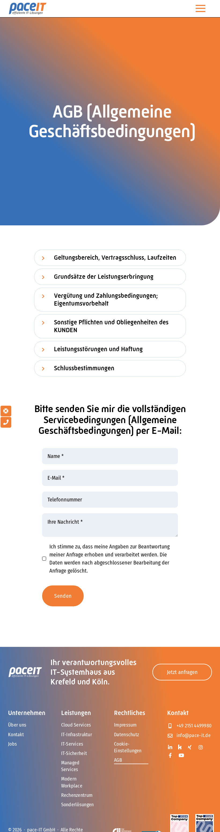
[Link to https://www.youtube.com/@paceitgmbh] (181, 755)
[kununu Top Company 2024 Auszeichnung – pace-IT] (179, 817)
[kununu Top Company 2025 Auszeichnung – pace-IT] (204, 816)
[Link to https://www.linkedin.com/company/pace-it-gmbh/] (170, 747)
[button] (109, 258)
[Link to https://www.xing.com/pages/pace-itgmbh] (189, 747)
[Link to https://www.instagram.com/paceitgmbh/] (201, 747)
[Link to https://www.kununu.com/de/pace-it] (179, 747)
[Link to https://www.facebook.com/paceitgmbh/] (170, 755)
